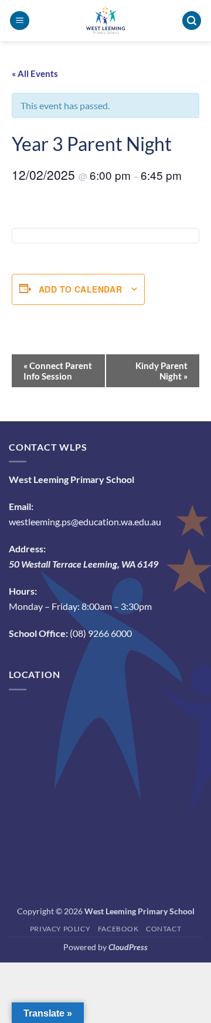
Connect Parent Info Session (57, 370)
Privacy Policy (60, 928)
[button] (19, 21)
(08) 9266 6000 (101, 633)
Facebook (118, 928)
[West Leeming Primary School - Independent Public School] (105, 20)
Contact (163, 928)
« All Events (35, 73)
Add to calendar (80, 289)
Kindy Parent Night (161, 370)
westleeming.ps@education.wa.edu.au (85, 521)
